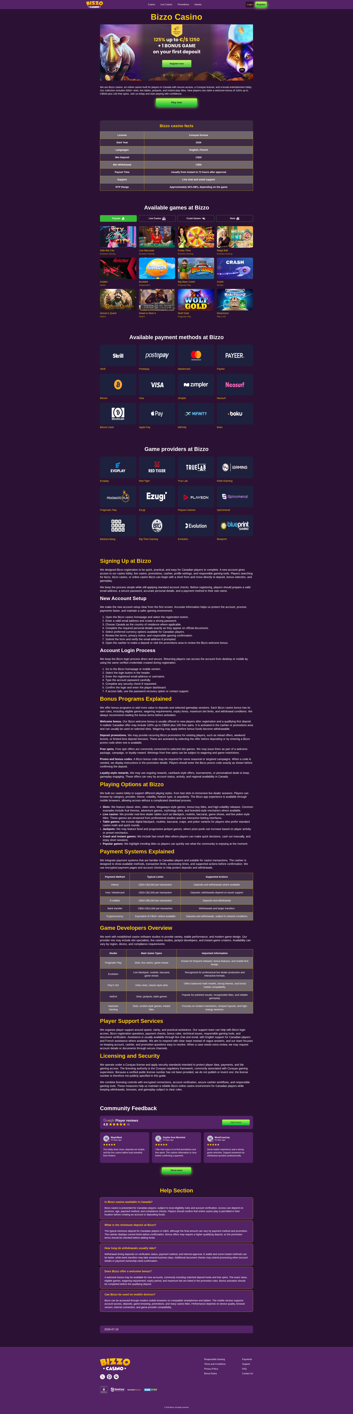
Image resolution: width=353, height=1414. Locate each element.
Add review (235, 1122)
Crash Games (194, 218)
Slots (232, 218)
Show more (176, 1170)
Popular (116, 218)
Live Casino (155, 218)
